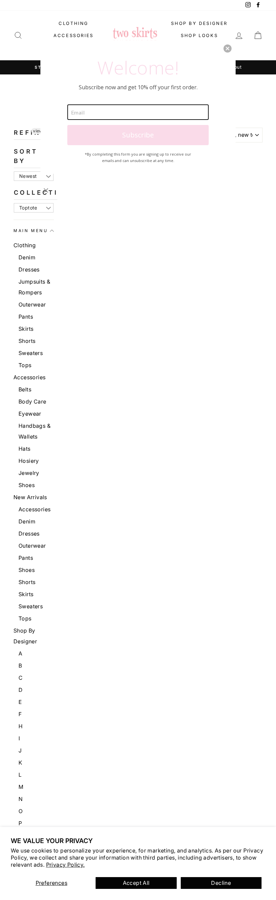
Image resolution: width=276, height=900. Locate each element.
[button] (227, 48)
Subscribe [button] (138, 134)
